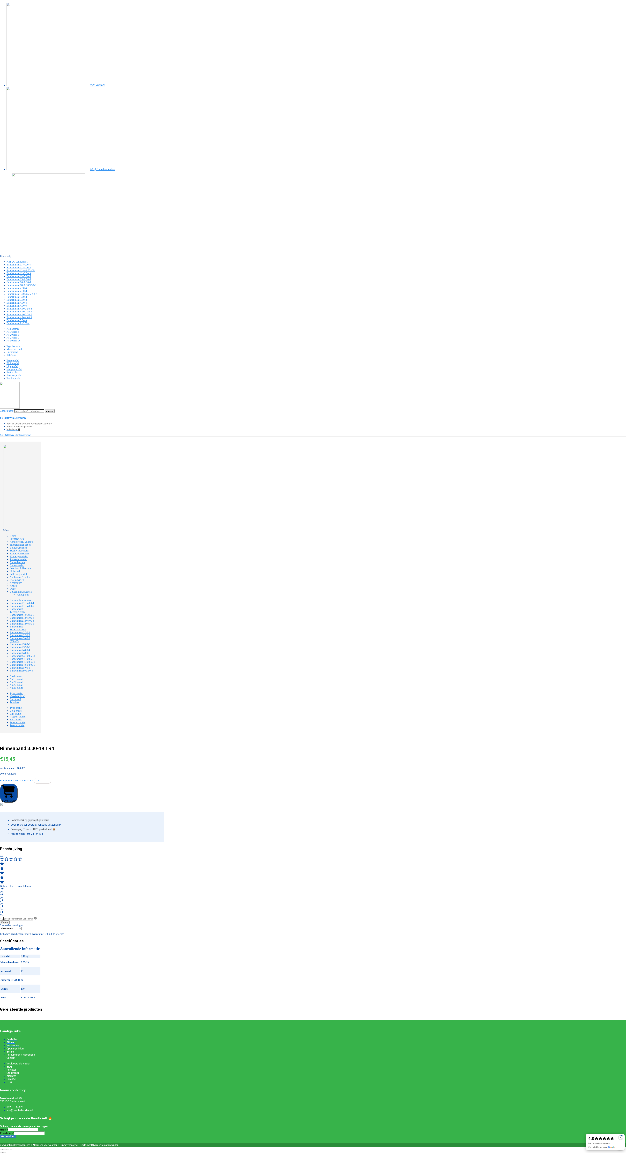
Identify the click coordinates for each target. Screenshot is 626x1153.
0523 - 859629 (97, 85)
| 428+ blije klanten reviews (15, 435)
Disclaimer (85, 1145)
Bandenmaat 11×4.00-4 (19, 264)
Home (13, 536)
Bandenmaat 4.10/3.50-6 (19, 314)
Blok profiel (13, 363)
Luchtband (12, 352)
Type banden (13, 346)
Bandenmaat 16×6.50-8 (19, 282)
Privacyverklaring (69, 1145)
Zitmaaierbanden (18, 559)
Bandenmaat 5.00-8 (17, 320)
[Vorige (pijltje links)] (1, 1152)
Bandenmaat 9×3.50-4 (18, 323)
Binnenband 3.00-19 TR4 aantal (16, 780)
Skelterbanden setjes (20, 544)
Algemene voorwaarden (45, 1145)
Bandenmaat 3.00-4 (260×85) (22, 294)
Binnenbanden (17, 562)
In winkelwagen (9, 801)
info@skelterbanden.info (102, 169)
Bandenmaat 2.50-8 (17, 291)
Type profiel (13, 360)
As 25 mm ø (13, 337)
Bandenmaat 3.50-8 (17, 299)
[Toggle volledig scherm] (4, 1149)
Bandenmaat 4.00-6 (17, 305)
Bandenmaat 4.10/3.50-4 (19, 308)
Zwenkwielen (17, 580)
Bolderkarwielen (18, 547)
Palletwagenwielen (19, 574)
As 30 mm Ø (13, 340)
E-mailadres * (7, 1133)
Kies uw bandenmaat (17, 261)
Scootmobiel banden (20, 568)
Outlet (13, 588)
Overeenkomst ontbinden (105, 1145)
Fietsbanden (16, 571)
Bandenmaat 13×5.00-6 (19, 276)
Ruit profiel (12, 372)
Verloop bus (22, 594)
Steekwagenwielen (19, 550)
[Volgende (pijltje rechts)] (4, 1152)
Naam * (4, 1129)
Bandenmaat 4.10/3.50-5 (19, 311)
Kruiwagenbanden (19, 553)
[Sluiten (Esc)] (11, 1149)
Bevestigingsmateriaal (21, 591)
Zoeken (49, 411)
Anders (13, 585)
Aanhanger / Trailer (20, 577)
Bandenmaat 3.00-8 (17, 296)
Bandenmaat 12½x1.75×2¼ (21, 270)
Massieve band (14, 349)
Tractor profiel (14, 378)
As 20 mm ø (13, 334)
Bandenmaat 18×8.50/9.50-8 (21, 285)
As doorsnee (13, 328)
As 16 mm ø (13, 331)
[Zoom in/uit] (1, 1149)
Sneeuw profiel (14, 375)
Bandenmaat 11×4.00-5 (19, 267)
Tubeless (11, 355)
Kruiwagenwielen (19, 556)
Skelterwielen (17, 538)
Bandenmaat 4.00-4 (17, 302)
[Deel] (8, 1149)
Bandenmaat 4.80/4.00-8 (19, 317)
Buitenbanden (17, 565)
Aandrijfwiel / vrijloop (21, 541)
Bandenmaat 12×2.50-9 (19, 273)
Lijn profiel (12, 366)
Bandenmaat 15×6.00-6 (19, 279)
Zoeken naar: (7, 410)
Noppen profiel (14, 369)
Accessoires (16, 582)
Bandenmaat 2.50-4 (17, 288)
